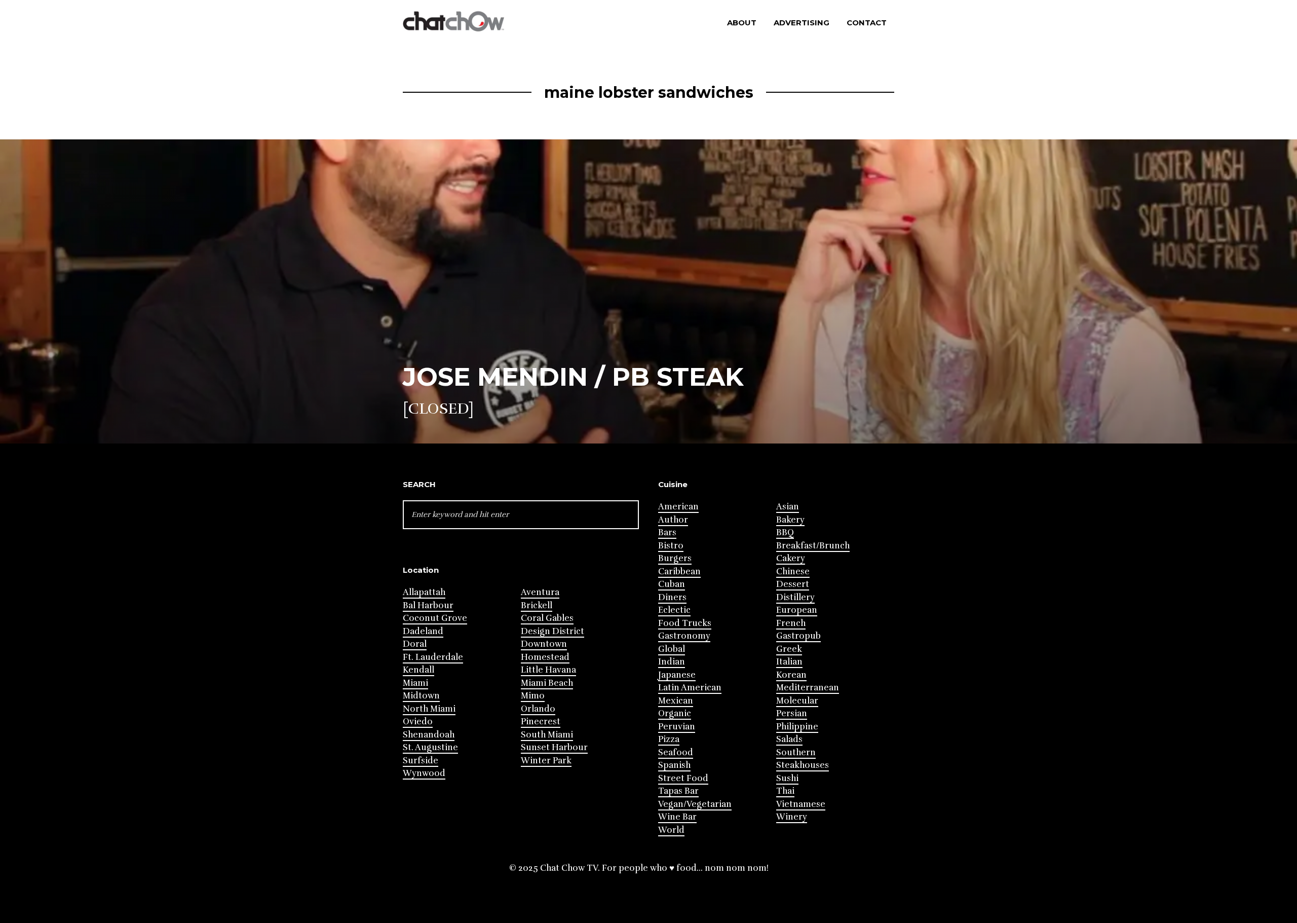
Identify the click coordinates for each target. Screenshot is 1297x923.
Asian (787, 506)
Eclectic (674, 610)
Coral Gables (547, 618)
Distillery (795, 597)
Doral (415, 644)
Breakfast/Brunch (813, 545)
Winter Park (546, 760)
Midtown (421, 695)
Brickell (536, 605)
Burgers (675, 558)
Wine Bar (677, 816)
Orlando (538, 709)
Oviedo (418, 721)
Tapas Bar (678, 791)
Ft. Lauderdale (433, 657)
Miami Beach (547, 683)
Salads (789, 739)
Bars (667, 532)
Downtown (544, 644)
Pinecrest (540, 721)
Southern (796, 752)
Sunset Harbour (554, 747)
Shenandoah (428, 734)
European (796, 610)
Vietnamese (800, 804)
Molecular (797, 700)
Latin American (689, 687)
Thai (785, 791)
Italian (789, 661)
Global (671, 649)
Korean (791, 675)
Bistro (670, 545)
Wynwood (424, 773)
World (671, 830)
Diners (672, 597)
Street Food (683, 778)
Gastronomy (684, 636)
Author (673, 519)
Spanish (674, 765)
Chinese (793, 571)
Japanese (677, 675)
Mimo (533, 695)
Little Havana (548, 669)
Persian (791, 713)
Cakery (790, 558)
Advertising (801, 22)
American (678, 506)
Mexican (675, 700)
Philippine (797, 726)
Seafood (675, 752)
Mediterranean (807, 687)
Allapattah (424, 592)
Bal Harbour (428, 605)
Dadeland (423, 631)
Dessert (792, 584)
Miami (415, 683)
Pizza (668, 739)
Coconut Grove (435, 618)
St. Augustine (430, 747)
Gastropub (798, 636)
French (791, 623)
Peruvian (676, 726)
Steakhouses (802, 765)
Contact (867, 22)
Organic (674, 713)
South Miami (547, 734)
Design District (552, 631)
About (741, 22)
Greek (789, 649)
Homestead (545, 657)
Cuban (671, 584)
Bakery (790, 519)
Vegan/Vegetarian (695, 804)
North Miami (429, 709)
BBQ (785, 532)
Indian (671, 661)
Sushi (787, 778)
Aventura (540, 592)
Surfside (420, 760)
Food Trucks (684, 623)
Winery (791, 816)
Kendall (418, 669)
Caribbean (679, 571)
